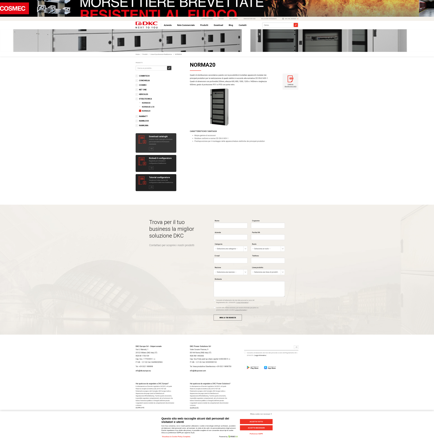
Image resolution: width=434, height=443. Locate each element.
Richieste (218, 279)
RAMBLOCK (144, 121)
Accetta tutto (256, 422)
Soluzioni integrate (269, 19)
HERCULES (143, 94)
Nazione (218, 267)
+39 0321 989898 (146, 366)
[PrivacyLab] (233, 436)
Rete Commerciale (186, 25)
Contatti (242, 25)
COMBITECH (144, 76)
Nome (217, 221)
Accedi (221, 19)
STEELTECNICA (145, 99)
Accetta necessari (256, 428)
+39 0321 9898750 (223, 366)
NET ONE (143, 90)
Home (138, 54)
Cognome (255, 221)
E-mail (217, 256)
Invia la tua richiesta (227, 317)
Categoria (218, 244)
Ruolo (254, 244)
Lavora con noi (207, 19)
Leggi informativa (242, 302)
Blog (231, 25)
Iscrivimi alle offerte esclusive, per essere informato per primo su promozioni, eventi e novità (237, 309)
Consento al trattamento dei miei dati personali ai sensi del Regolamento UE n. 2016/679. (235, 301)
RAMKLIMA (143, 125)
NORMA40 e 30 (148, 107)
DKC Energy (233, 19)
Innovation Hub (249, 19)
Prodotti (204, 25)
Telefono (255, 256)
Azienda (168, 25)
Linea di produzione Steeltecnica (161, 54)
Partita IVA (256, 232)
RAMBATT (143, 116)
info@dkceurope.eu (143, 371)
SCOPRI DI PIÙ (140, 408)
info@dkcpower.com (198, 371)
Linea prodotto (257, 267)
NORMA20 (178, 54)
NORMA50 (146, 103)
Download (218, 25)
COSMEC (143, 85)
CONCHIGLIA (144, 80)
